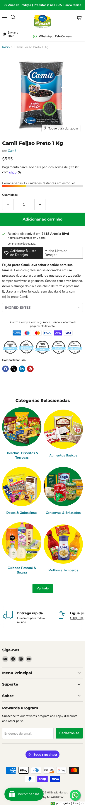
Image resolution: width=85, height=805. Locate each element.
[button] (42, 307)
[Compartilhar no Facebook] (5, 369)
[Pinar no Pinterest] (30, 369)
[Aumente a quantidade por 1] (40, 204)
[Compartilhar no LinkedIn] (22, 369)
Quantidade (10, 195)
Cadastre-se (69, 733)
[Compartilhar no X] (13, 369)
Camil (12, 150)
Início (6, 47)
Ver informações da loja (22, 243)
